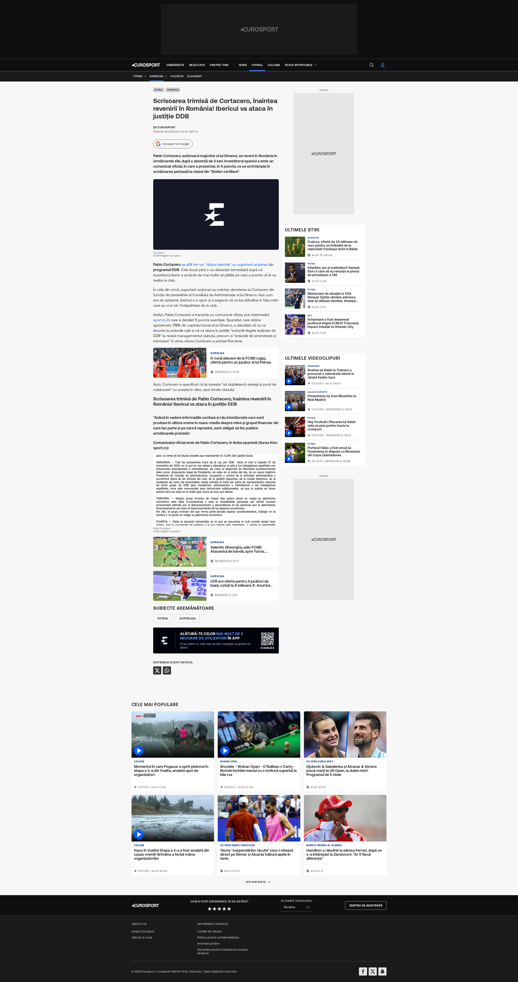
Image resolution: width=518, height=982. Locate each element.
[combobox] (296, 907)
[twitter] (373, 971)
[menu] (372, 65)
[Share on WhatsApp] (167, 670)
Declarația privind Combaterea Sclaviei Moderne (222, 951)
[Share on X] (157, 670)
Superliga (173, 90)
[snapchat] (382, 971)
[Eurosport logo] (146, 65)
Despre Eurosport (143, 931)
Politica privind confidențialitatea (218, 937)
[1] (209, 908)
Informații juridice (208, 943)
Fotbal (159, 90)
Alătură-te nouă (142, 937)
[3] (219, 908)
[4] (224, 908)
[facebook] (363, 971)
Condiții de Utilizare (209, 931)
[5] (229, 908)
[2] (214, 908)
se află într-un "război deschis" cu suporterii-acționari (225, 264)
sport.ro (159, 320)
